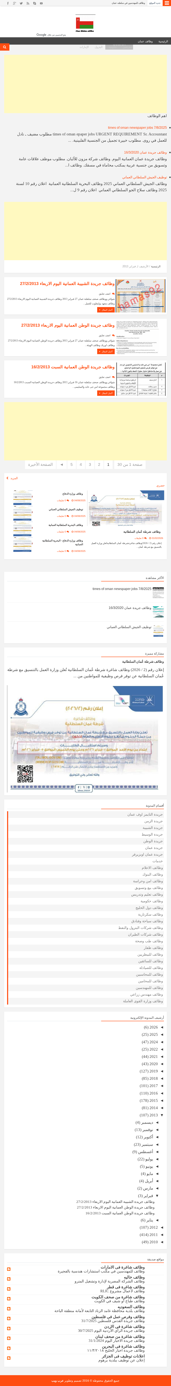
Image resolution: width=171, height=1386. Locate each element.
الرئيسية (163, 41)
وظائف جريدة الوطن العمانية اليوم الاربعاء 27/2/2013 (68, 325)
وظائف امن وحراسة (148, 881)
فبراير (148, 1196)
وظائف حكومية (152, 901)
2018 (153, 1078)
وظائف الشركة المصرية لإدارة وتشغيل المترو (110, 1281)
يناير (149, 1220)
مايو (149, 1173)
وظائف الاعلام (152, 868)
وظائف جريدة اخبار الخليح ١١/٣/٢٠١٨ (116, 1350)
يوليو (148, 1159)
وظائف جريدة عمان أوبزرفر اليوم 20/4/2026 (124, 6)
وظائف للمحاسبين (149, 974)
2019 (153, 1071)
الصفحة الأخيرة (40, 464)
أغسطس (145, 1152)
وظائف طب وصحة (149, 941)
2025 (153, 1034)
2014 (153, 1108)
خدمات (157, 861)
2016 (153, 1093)
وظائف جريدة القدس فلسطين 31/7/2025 (113, 1321)
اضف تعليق (104, 293)
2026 (153, 1027)
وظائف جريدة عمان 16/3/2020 (145, 152)
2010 (153, 1242)
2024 (153, 1042)
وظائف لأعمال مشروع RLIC (122, 1291)
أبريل (148, 1181)
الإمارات (84, 47)
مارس (147, 1188)
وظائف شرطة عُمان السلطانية (142, 531)
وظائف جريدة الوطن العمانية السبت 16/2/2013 (73, 367)
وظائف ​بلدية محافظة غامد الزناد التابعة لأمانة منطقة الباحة (99, 1311)
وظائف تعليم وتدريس (147, 894)
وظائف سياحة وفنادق (147, 921)
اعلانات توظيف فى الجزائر (123, 1356)
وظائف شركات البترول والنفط (140, 928)
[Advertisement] (85, 84)
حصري (160, 485)
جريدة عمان (154, 848)
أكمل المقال (107, 310)
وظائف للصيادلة (151, 968)
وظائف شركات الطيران (145, 934)
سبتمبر (147, 1144)
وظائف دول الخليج (149, 908)
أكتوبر (148, 1137)
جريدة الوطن (153, 841)
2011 (153, 1234)
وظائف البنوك (152, 874)
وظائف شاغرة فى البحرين (123, 1346)
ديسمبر (146, 1122)
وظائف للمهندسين (149, 988)
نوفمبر (147, 1129)
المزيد (14, 478)
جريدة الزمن (153, 821)
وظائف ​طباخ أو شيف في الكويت (119, 1301)
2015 (153, 1100)
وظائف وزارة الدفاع (73, 493)
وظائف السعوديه (131, 1307)
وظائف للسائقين (150, 961)
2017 (153, 1086)
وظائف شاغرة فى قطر (126, 1287)
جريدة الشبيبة (153, 828)
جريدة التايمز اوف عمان (145, 814)
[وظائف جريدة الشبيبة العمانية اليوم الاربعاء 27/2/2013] (141, 295)
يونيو (149, 1166)
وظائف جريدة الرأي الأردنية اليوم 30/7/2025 (111, 1331)
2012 (153, 1227)
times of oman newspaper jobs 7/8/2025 (137, 127)
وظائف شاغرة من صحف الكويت (118, 1297)
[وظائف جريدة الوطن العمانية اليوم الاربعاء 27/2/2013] (141, 337)
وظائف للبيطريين (150, 954)
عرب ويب (58, 1380)
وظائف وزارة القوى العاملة (143, 1001)
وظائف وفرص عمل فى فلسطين (118, 1317)
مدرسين (127, 47)
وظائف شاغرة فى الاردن (124, 1326)
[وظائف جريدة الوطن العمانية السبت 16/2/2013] (141, 379)
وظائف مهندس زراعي (146, 994)
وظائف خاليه (134, 1277)
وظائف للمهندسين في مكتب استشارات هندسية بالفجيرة (101, 1271)
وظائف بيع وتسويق (149, 888)
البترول (99, 47)
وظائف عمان (145, 41)
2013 (153, 1115)
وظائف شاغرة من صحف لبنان (120, 1336)
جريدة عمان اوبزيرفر (147, 854)
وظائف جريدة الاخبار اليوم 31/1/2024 (117, 1341)
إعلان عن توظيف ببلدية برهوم (121, 1360)
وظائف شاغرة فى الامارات (123, 1267)
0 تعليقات (139, 538)
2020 (153, 1064)
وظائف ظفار (153, 948)
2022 (153, 1049)
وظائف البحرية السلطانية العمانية (66, 525)
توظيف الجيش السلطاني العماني (144, 177)
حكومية (112, 47)
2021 (153, 1056)
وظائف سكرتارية (150, 914)
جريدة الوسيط (152, 834)
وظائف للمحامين (150, 981)
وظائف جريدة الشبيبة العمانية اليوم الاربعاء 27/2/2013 (67, 283)
